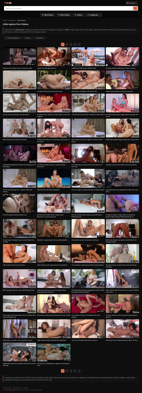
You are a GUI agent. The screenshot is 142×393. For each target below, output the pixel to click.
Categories (94, 15)
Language (132, 3)
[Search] (135, 8)
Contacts (25, 387)
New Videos (65, 15)
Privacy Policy (17, 387)
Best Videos (48, 15)
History (79, 15)
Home (5, 20)
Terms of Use (7, 387)
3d (8, 3)
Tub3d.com (11, 390)
